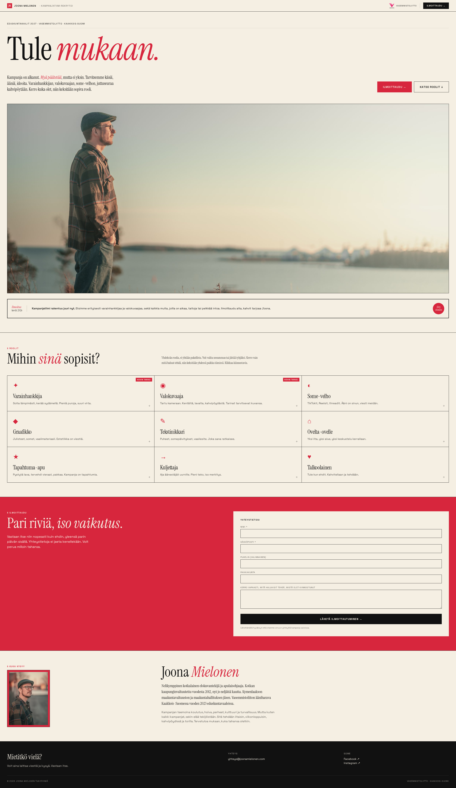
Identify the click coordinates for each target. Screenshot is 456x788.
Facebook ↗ (351, 759)
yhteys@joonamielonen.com (246, 759)
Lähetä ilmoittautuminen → (341, 619)
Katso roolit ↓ (431, 87)
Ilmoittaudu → (436, 5)
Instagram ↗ (352, 763)
